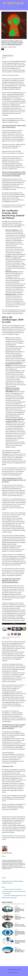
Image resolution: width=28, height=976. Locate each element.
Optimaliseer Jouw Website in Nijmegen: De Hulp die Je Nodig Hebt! (20, 933)
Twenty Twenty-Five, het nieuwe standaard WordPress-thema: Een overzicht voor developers (14, 891)
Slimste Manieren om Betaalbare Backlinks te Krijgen (20, 942)
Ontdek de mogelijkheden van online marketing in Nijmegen (19, 909)
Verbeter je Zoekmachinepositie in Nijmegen (20, 917)
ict (2, 49)
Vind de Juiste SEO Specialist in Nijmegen (20, 925)
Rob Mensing (4, 47)
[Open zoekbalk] (20, 7)
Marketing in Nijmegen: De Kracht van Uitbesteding (20, 950)
